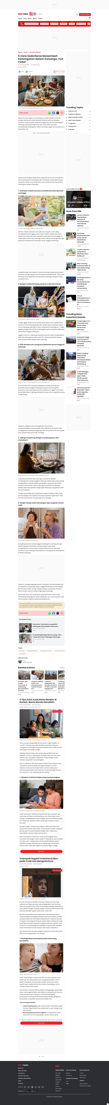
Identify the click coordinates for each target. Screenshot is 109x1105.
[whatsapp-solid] (49, 113)
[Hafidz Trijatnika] (20, 661)
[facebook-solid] (53, 113)
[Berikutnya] (65, 770)
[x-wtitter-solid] (57, 113)
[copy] (61, 112)
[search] (77, 15)
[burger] (90, 18)
